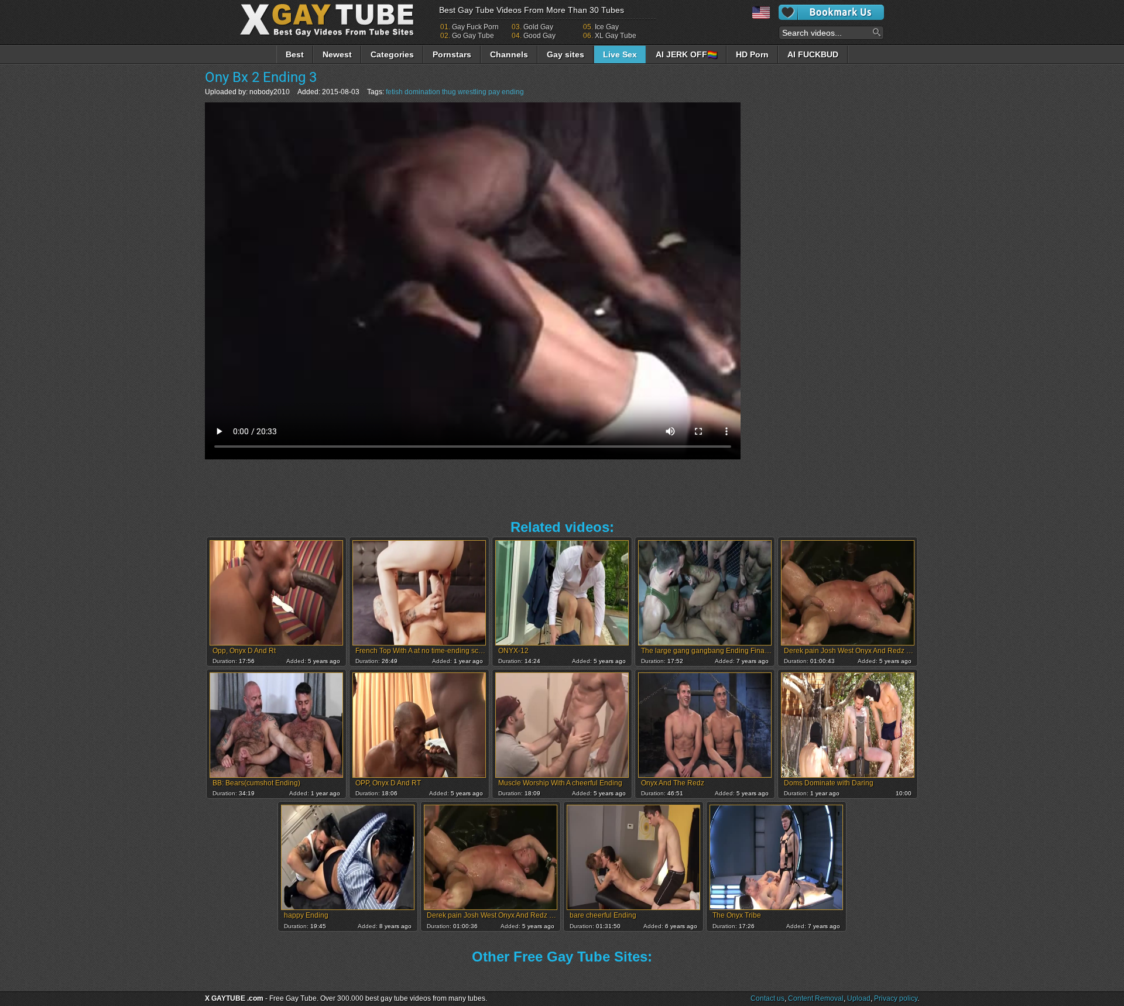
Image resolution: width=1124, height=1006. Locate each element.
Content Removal (816, 998)
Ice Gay (607, 27)
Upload (859, 998)
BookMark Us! (831, 12)
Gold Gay (538, 27)
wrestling (472, 92)
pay (494, 92)
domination (422, 92)
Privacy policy (895, 998)
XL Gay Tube (615, 36)
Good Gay (539, 36)
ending (513, 92)
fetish (394, 92)
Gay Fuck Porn (475, 27)
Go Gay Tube (473, 36)
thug (449, 92)
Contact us (767, 998)
